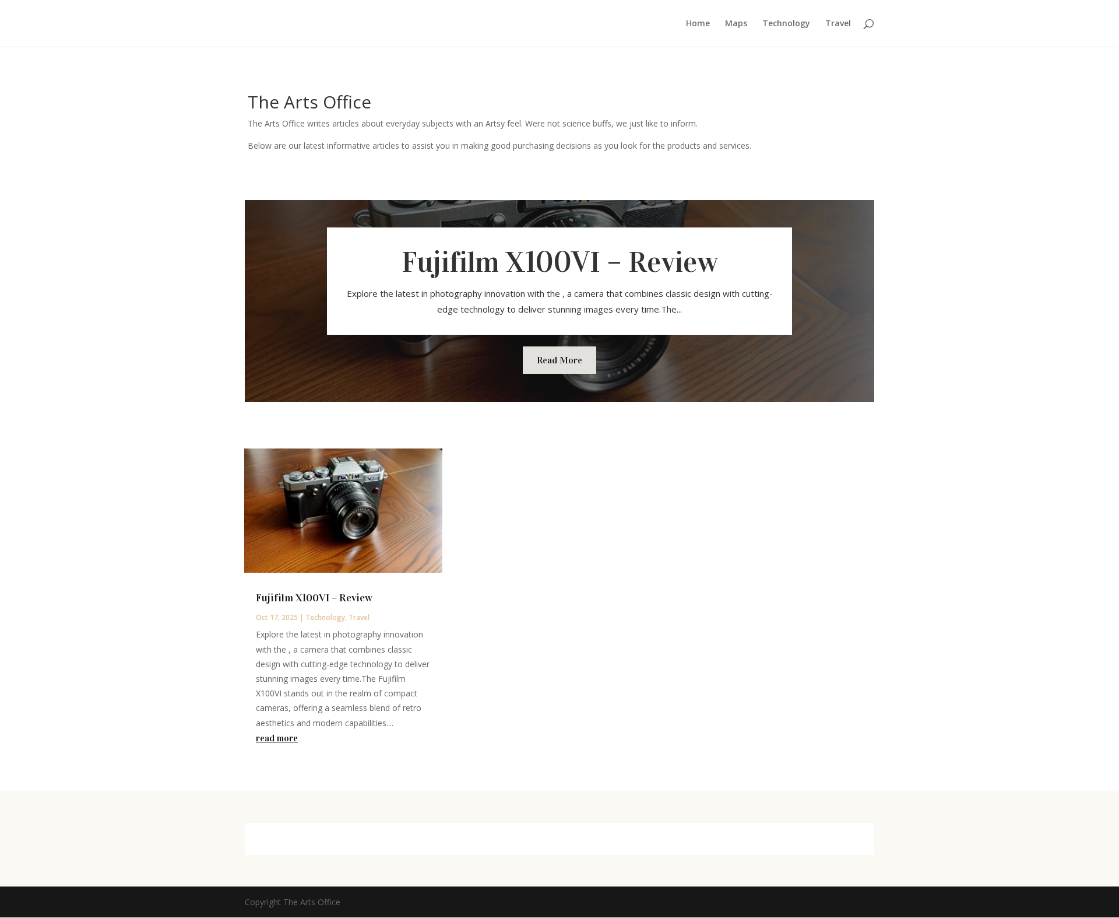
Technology (786, 24)
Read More (559, 360)
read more (277, 738)
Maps (736, 24)
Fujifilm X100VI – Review (560, 262)
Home (698, 24)
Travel (838, 24)
